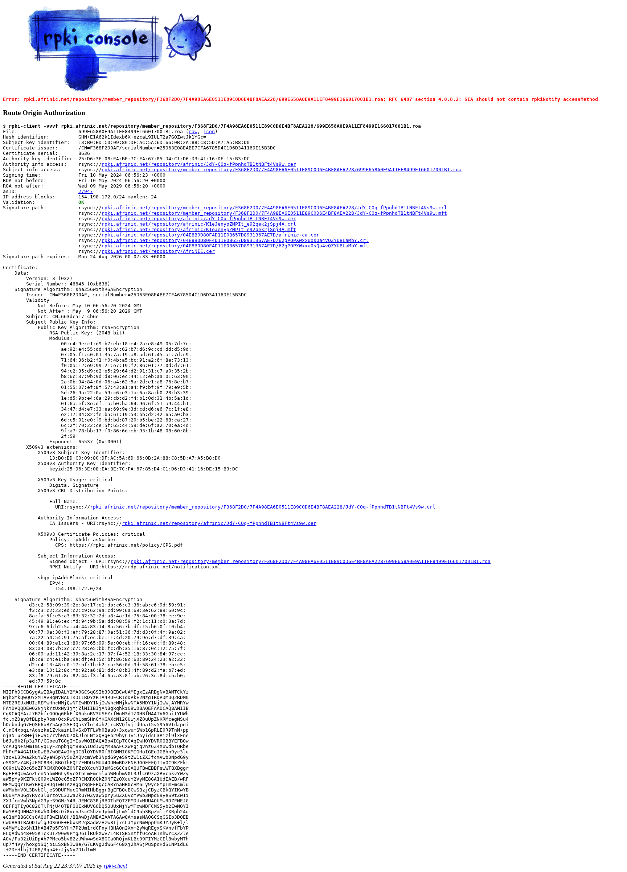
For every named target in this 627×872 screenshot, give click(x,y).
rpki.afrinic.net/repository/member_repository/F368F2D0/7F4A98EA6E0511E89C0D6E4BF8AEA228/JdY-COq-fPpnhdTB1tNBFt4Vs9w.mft (274, 213)
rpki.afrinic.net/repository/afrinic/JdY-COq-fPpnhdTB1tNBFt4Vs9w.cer (199, 164)
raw (193, 131)
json (209, 131)
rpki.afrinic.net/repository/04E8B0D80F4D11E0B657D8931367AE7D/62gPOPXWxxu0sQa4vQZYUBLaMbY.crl (235, 240)
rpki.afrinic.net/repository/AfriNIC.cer (158, 251)
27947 (85, 191)
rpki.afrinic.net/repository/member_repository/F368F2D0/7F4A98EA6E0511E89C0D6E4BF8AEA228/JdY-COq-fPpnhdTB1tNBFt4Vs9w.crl (274, 207)
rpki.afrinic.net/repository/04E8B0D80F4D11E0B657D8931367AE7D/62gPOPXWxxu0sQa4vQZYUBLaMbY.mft (235, 245)
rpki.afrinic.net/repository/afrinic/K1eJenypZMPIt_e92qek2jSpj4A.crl (199, 224)
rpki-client (115, 866)
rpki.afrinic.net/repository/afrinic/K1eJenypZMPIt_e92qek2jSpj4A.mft (199, 229)
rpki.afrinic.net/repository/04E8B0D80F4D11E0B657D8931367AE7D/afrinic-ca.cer (210, 235)
